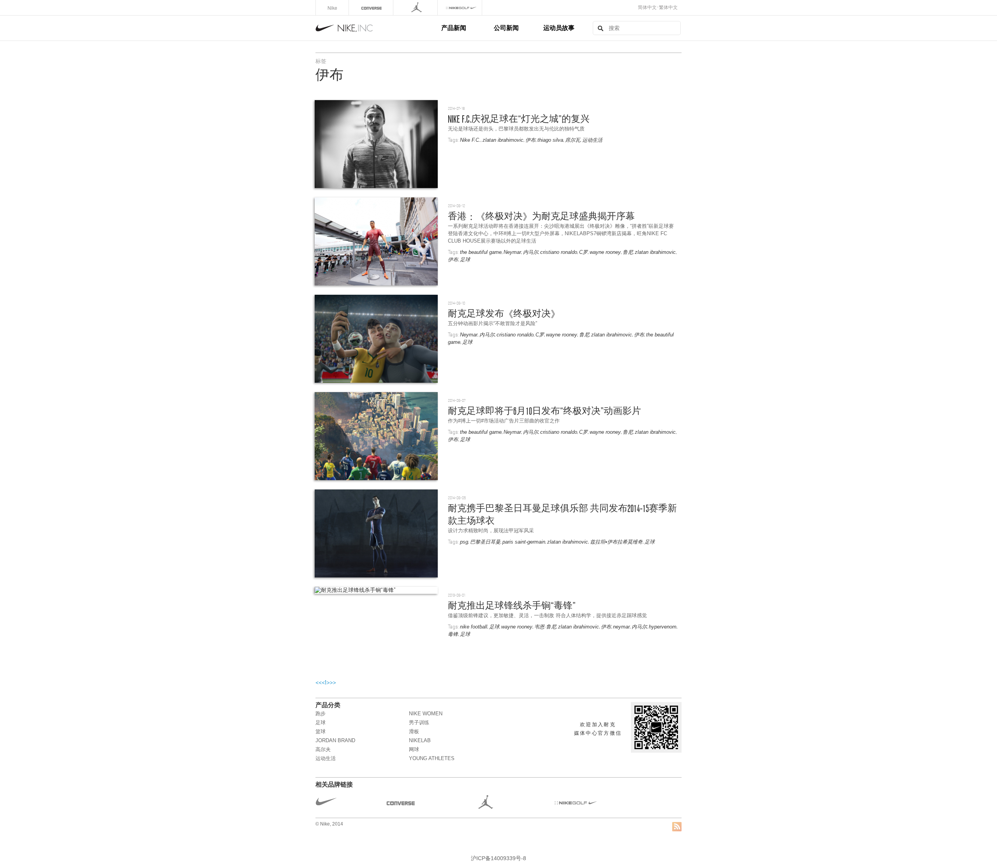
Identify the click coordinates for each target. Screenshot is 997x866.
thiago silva (550, 140)
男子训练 (419, 722)
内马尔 (530, 252)
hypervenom (662, 627)
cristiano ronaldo (558, 252)
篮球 (320, 731)
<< (318, 682)
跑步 (320, 713)
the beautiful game (481, 252)
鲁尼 (628, 252)
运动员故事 (558, 27)
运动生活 (592, 140)
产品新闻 (453, 27)
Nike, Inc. (377, 28)
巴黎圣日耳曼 (485, 542)
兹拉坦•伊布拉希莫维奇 (616, 542)
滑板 (414, 731)
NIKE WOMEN (425, 713)
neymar (621, 627)
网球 (414, 749)
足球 (465, 259)
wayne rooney (605, 252)
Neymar (512, 252)
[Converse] (371, 7)
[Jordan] (416, 7)
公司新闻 (506, 27)
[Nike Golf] (460, 7)
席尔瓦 (572, 140)
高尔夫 (323, 749)
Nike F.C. (470, 140)
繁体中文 (668, 7)
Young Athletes (431, 758)
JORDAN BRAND (335, 740)
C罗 (583, 252)
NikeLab (420, 740)
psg (464, 542)
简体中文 (647, 7)
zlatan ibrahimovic (503, 140)
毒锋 (453, 634)
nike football (473, 627)
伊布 (530, 140)
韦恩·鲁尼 (545, 627)
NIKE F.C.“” (519, 119)
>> (333, 682)
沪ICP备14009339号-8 (498, 858)
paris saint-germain (523, 542)
